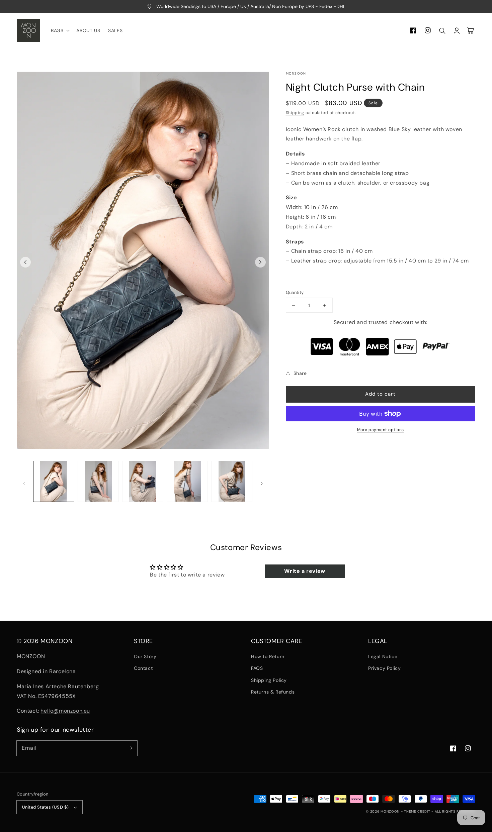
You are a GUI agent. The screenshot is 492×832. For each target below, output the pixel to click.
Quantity (295, 292)
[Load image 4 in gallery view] (187, 481)
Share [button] (300, 373)
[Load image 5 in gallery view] (231, 481)
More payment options (380, 429)
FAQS (257, 668)
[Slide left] (25, 262)
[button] (59, 30)
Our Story (145, 656)
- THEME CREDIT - (418, 811)
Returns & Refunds (273, 692)
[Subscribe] (129, 748)
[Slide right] (260, 262)
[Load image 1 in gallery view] (53, 481)
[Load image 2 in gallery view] (98, 481)
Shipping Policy (269, 680)
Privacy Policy (384, 668)
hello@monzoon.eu (65, 710)
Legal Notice (382, 656)
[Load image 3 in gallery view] (142, 481)
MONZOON (390, 811)
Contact (143, 668)
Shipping (295, 112)
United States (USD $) (45, 807)
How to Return (267, 656)
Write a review (304, 571)
